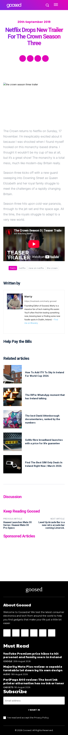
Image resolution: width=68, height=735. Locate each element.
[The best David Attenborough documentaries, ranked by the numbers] (12, 419)
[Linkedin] (35, 328)
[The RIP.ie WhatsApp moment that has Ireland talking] (12, 397)
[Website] (49, 328)
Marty (28, 296)
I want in (34, 709)
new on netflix (36, 268)
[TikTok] (45, 328)
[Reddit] (40, 328)
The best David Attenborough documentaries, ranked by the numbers (42, 419)
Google (7, 661)
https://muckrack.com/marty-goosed (40, 301)
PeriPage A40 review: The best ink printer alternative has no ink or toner (33, 681)
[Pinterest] (37, 58)
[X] (30, 58)
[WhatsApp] (45, 58)
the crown (52, 268)
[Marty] (15, 312)
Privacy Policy (41, 717)
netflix (22, 268)
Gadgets (8, 687)
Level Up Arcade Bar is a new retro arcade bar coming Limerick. (51, 525)
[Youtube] (54, 328)
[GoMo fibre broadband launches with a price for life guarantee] (12, 442)
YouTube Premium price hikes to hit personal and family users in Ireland (32, 655)
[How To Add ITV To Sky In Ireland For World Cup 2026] (12, 374)
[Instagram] (30, 328)
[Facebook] (22, 58)
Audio (6, 674)
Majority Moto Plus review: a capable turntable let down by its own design (32, 668)
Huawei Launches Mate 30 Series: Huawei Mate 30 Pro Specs (17, 525)
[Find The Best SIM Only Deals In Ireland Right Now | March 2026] (12, 464)
